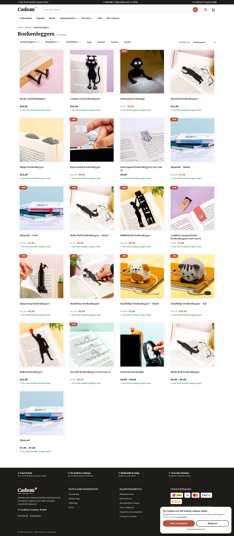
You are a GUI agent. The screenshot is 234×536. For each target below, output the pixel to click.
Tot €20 (114, 42)
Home (20, 27)
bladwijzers (53, 41)
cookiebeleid (181, 517)
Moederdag (74, 498)
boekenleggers (29, 41)
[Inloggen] (205, 10)
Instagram (35, 515)
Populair (40, 18)
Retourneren (126, 498)
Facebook (23, 515)
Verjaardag (74, 494)
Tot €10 (101, 42)
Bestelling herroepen (129, 503)
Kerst (71, 507)
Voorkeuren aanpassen (196, 529)
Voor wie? (86, 18)
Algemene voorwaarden (131, 512)
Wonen (28, 27)
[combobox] (120, 9)
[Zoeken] (195, 9)
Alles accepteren (178, 523)
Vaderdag (73, 503)
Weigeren (212, 523)
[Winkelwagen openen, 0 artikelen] (213, 10)
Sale (100, 18)
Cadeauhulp (26, 18)
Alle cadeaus (113, 18)
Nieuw (52, 18)
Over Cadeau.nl (127, 507)
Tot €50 (127, 42)
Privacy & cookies (128, 516)
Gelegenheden (67, 18)
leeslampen (73, 41)
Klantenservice (127, 494)
